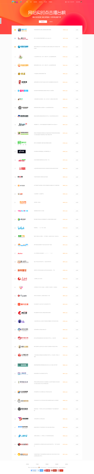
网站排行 (43, 21)
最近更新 (35, 1)
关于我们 (27, 464)
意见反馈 (56, 464)
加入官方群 (78, 1)
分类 (31, 1)
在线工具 (40, 1)
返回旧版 (0, 21)
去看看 (77, 29)
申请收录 (50, 1)
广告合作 (37, 464)
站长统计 (66, 464)
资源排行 (51, 21)
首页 (27, 1)
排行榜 (45, 1)
